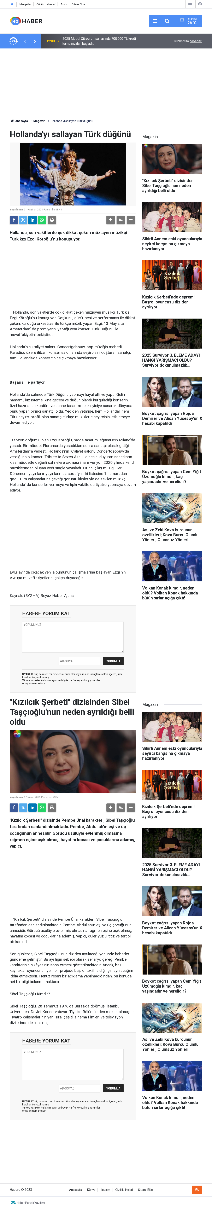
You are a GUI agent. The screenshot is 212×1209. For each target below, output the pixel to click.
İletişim (105, 1190)
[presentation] (24, 41)
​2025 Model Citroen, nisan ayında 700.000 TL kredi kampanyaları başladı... (99, 41)
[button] (110, 220)
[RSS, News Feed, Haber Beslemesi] (197, 1190)
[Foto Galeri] (200, 4)
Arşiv (64, 4)
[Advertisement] (106, 84)
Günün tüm (188, 41)
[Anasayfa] (12, 4)
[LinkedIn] (32, 220)
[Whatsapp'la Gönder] (42, 220)
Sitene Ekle (78, 4)
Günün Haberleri (45, 4)
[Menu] (155, 21)
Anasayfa (21, 121)
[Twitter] (23, 220)
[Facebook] (14, 220)
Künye (91, 1190)
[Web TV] (190, 4)
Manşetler (25, 4)
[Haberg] (26, 21)
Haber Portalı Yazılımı (31, 1202)
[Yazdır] (52, 220)
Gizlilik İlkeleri (124, 1190)
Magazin (39, 121)
